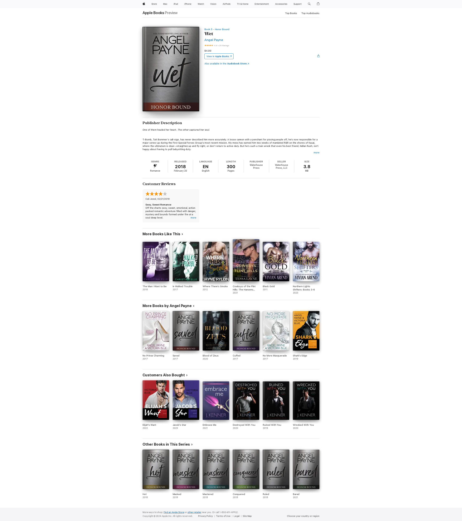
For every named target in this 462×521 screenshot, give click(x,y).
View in (217, 56)
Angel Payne (213, 40)
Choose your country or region (303, 516)
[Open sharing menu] (318, 56)
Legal (236, 516)
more (316, 152)
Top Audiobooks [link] (310, 13)
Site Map (247, 516)
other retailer (194, 512)
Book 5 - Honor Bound (216, 29)
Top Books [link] (291, 13)
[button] (309, 4)
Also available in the (225, 63)
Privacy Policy (205, 516)
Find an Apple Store (174, 512)
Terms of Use (223, 516)
